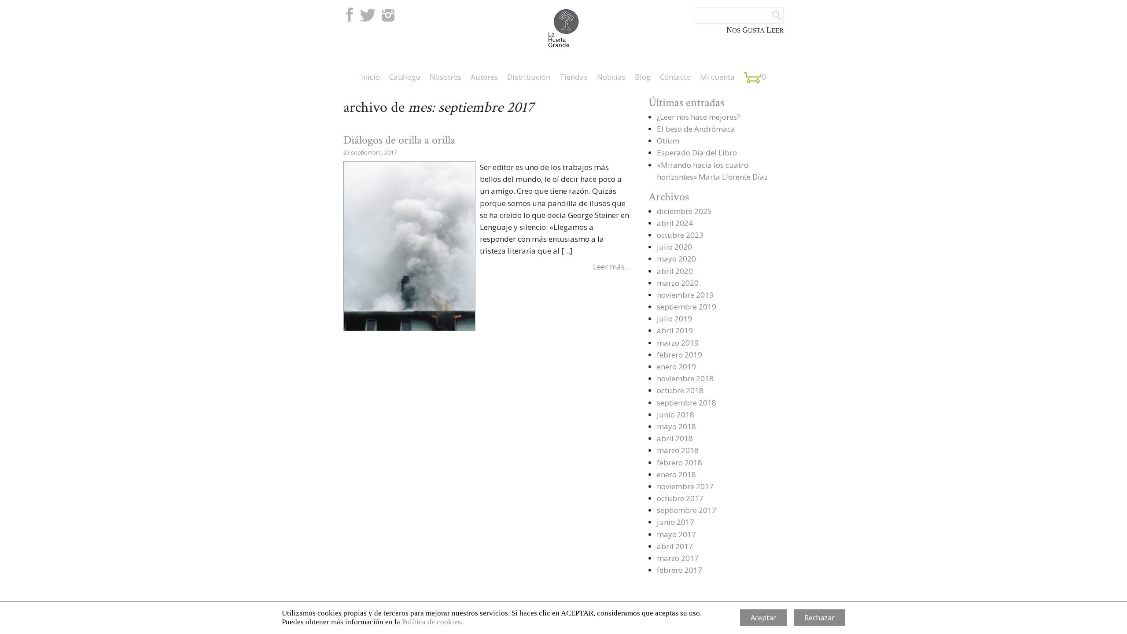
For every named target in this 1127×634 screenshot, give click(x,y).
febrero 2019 (679, 355)
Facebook (348, 14)
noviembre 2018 (685, 378)
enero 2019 (676, 366)
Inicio (370, 77)
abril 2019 (675, 330)
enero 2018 (676, 474)
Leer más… (612, 267)
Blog (643, 77)
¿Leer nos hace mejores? (698, 117)
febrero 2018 (679, 462)
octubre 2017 (680, 498)
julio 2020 (674, 247)
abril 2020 (675, 271)
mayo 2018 (676, 426)
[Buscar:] (739, 15)
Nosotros (445, 77)
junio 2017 (675, 522)
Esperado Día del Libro (697, 152)
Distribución (528, 77)
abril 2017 (675, 546)
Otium (668, 141)
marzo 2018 (678, 450)
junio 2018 (675, 414)
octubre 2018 (680, 390)
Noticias (611, 77)
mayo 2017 (676, 534)
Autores (484, 77)
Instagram (387, 14)
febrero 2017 (679, 570)
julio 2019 (674, 318)
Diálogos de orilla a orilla (399, 140)
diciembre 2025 (684, 211)
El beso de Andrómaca (696, 129)
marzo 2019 (678, 343)
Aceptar (763, 618)
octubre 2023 (680, 235)
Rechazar (819, 618)
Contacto (675, 77)
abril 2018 (675, 438)
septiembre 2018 (686, 403)
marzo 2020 (678, 283)
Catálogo (404, 77)
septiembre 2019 (686, 307)
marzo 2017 (678, 558)
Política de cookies (431, 622)
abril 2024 (675, 223)
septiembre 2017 (686, 510)
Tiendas (574, 77)
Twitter (368, 14)
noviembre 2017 (685, 486)
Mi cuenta (717, 77)
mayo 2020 (676, 259)
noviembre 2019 (685, 295)
